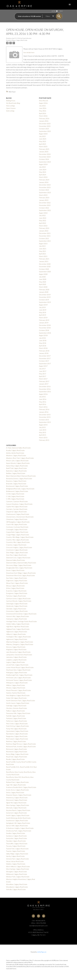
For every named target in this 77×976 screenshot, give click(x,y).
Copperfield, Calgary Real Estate (17, 532)
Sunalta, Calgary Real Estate (15, 833)
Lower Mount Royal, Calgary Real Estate (20, 667)
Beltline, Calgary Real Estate (15, 473)
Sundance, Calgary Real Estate (16, 836)
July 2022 (42, 215)
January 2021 (43, 261)
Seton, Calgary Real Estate (15, 792)
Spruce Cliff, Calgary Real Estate (17, 825)
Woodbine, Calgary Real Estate (16, 884)
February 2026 (44, 118)
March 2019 (43, 317)
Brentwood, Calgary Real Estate (17, 486)
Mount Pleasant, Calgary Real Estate (18, 690)
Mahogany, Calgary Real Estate (16, 672)
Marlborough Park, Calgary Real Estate (19, 675)
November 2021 (45, 236)
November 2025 (45, 126)
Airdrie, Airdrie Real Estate (15, 453)
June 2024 (42, 169)
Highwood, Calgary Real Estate (16, 632)
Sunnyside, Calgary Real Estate (16, 838)
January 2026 (43, 121)
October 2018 (44, 330)
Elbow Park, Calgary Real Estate (17, 583)
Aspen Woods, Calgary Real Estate (18, 463)
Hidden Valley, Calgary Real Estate (17, 624)
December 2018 (45, 325)
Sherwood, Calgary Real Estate (16, 800)
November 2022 (45, 205)
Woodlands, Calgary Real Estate (17, 887)
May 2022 (42, 220)
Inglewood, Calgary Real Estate (16, 639)
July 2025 (42, 136)
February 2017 (44, 381)
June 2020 (42, 279)
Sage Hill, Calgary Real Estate (16, 785)
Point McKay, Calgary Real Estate (17, 726)
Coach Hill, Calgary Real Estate (16, 524)
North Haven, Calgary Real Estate (17, 703)
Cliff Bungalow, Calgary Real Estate (18, 522)
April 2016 (42, 404)
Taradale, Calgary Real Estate (16, 841)
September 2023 (45, 192)
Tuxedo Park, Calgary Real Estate (17, 849)
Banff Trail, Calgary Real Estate (16, 468)
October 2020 (44, 269)
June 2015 (42, 430)
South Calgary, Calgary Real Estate (17, 815)
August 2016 (43, 394)
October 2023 (44, 190)
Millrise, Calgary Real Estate (15, 685)
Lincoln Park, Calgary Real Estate (17, 665)
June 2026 (42, 108)
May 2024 (42, 172)
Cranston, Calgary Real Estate (16, 545)
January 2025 (43, 151)
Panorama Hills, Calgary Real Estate (18, 713)
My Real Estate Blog (13, 103)
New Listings (10, 106)
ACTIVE (53, 11)
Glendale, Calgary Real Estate (16, 609)
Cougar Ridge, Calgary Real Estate (17, 535)
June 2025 (42, 139)
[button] (33, 916)
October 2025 (44, 129)
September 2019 (45, 302)
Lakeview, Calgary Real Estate (16, 657)
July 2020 (42, 277)
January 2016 (43, 412)
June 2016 (42, 399)
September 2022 (45, 210)
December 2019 (45, 295)
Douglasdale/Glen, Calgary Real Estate (19, 568)
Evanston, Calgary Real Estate (16, 591)
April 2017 (42, 376)
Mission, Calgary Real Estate (15, 688)
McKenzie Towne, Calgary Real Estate (19, 680)
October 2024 (44, 159)
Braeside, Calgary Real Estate (16, 484)
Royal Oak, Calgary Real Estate (16, 757)
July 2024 (42, 167)
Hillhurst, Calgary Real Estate (16, 634)
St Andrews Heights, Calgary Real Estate (20, 828)
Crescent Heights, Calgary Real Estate (19, 547)
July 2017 (42, 369)
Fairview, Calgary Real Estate (16, 596)
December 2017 (45, 356)
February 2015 (44, 440)
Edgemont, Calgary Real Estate (16, 580)
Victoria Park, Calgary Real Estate (17, 859)
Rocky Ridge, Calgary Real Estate (17, 754)
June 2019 (42, 310)
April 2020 (42, 284)
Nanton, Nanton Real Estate (15, 693)
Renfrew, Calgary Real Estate (16, 741)
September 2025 (45, 131)
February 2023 (44, 197)
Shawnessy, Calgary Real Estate (17, 797)
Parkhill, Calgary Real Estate (15, 716)
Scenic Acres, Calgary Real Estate (17, 790)
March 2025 (43, 146)
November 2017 (45, 358)
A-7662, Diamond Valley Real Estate (18, 448)
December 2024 (45, 154)
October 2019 (44, 300)
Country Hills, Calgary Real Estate (17, 540)
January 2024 (43, 182)
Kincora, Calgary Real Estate (15, 647)
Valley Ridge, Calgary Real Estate (17, 854)
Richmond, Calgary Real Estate (16, 749)
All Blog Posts (10, 101)
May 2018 (42, 343)
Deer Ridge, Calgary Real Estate (17, 552)
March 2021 (43, 256)
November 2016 (45, 389)
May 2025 (42, 141)
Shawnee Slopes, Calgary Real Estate (18, 795)
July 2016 (42, 397)
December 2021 (45, 233)
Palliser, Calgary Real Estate (15, 711)
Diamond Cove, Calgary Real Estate (18, 558)
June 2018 (42, 340)
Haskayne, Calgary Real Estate (16, 619)
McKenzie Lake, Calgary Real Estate (18, 677)
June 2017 (42, 371)
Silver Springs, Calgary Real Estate (17, 805)
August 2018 (43, 335)
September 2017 (45, 363)
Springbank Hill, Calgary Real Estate (18, 823)
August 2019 (43, 305)
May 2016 (42, 402)
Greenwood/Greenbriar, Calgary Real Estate (21, 614)
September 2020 (45, 271)
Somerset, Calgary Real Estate (16, 813)
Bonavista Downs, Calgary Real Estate (19, 478)
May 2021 (42, 251)
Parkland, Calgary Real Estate (16, 718)
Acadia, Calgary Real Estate (15, 450)
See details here (28, 52)
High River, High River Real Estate (17, 626)
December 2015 (45, 414)
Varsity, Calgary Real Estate (15, 856)
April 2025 (42, 144)
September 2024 (45, 162)
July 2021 (42, 246)
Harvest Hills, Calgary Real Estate (17, 616)
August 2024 (43, 164)
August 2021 (43, 243)
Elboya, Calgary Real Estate (19, 40)
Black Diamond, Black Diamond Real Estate (21, 476)
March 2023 (43, 195)
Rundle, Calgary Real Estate (15, 759)
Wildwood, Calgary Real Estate (16, 874)
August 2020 (43, 274)
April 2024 (42, 175)
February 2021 (44, 259)
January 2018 (43, 353)
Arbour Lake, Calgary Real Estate (17, 460)
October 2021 (44, 238)
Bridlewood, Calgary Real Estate (17, 491)
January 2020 (43, 292)
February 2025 (44, 149)
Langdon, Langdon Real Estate (16, 660)
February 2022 (44, 228)
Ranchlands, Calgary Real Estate (17, 734)
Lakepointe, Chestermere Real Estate (19, 655)
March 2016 (43, 407)
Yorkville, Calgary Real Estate (16, 889)
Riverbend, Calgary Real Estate (16, 751)
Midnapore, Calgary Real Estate (17, 683)
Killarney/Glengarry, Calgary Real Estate (19, 642)
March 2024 (43, 177)
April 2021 (42, 254)
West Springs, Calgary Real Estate (17, 869)
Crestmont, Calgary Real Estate (17, 550)
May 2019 (42, 312)
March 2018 (43, 348)
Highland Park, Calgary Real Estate (17, 629)
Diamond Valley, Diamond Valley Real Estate (21, 563)
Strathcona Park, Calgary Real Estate (18, 831)
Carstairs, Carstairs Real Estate (16, 509)
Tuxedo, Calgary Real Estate (15, 851)
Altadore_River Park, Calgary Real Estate (20, 458)
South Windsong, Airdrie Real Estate (18, 818)
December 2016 (45, 386)
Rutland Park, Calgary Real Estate (17, 782)
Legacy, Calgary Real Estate (15, 662)
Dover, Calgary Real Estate (15, 570)
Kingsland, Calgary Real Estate (16, 649)
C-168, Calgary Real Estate (15, 496)
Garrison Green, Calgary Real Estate (18, 598)
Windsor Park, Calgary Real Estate (17, 877)
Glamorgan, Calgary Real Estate (16, 603)
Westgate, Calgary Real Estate (16, 871)
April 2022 (42, 223)
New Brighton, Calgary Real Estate (18, 695)
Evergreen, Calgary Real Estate (16, 593)
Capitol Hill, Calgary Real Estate (16, 506)
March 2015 (43, 437)
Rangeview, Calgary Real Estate (16, 736)
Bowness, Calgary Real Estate (16, 481)
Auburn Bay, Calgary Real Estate (17, 466)
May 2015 (42, 432)
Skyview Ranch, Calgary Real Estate (18, 810)
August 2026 (43, 103)
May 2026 (42, 111)
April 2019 (42, 315)
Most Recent (43, 101)
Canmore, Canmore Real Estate (17, 501)
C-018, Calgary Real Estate (15, 494)
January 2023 (43, 200)
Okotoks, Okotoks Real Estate (16, 708)
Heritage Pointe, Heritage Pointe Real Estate (21, 621)
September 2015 (45, 422)
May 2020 (42, 282)
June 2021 (42, 249)
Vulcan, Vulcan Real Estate (15, 861)
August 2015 (43, 425)
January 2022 (43, 231)
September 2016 (45, 391)
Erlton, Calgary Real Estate (15, 588)
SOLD (61, 11)
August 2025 (43, 134)
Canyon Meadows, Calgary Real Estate (19, 504)
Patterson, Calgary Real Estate (16, 721)
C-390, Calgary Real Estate (15, 499)
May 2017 (42, 374)
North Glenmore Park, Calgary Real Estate (20, 700)
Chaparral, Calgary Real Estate (16, 512)
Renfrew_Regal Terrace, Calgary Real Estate (21, 744)
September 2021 (45, 241)
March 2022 (43, 226)
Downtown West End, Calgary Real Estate (20, 575)
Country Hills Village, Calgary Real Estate (19, 537)
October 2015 (44, 420)
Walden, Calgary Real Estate (15, 864)
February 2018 (44, 351)
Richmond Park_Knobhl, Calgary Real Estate (21, 746)
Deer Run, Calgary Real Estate (16, 555)
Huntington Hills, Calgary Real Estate (18, 637)
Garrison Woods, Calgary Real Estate (18, 601)
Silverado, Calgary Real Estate (16, 808)
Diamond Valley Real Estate (15, 560)
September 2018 (45, 333)
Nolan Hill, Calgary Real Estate (16, 698)
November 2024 (45, 157)
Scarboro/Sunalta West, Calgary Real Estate (21, 787)
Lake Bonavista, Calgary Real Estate (18, 652)
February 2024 (44, 180)
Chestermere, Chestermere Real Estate (20, 517)
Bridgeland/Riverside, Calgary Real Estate (20, 489)
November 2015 (45, 417)
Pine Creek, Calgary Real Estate (17, 723)
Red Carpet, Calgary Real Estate (17, 739)
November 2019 (45, 297)
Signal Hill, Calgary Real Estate (16, 803)
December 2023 (45, 185)
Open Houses (11, 108)
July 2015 (42, 427)
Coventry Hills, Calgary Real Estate (18, 542)
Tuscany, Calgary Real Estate (15, 846)
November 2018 (45, 328)
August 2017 (43, 366)
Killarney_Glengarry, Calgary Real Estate (19, 644)
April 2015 (42, 435)
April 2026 (42, 113)
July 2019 (42, 307)
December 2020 (45, 264)
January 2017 (43, 384)
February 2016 (44, 409)
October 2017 (44, 361)
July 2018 (42, 338)
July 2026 (42, 106)
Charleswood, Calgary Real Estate (17, 514)
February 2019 (44, 320)
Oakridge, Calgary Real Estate (16, 706)
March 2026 (43, 116)
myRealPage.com (41, 952)
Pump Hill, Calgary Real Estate (16, 729)
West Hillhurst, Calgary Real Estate (18, 866)
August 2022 (43, 213)
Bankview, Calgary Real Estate (16, 471)
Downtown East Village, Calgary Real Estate (21, 573)
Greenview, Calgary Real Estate (17, 611)
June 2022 (42, 218)
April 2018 (42, 346)
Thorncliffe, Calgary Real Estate (16, 843)
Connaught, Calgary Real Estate (16, 529)
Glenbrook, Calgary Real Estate (16, 606)
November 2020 (45, 266)
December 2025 (45, 123)
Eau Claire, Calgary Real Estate (16, 578)
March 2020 (43, 287)
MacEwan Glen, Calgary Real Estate (18, 670)
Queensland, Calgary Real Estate (17, 731)
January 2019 (43, 323)
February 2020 (44, 289)
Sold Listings (10, 111)
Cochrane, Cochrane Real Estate (17, 527)
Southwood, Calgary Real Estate (17, 820)
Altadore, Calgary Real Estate (16, 455)
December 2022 (45, 203)
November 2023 (45, 187)
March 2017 (43, 379)
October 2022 (44, 208)
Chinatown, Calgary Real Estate (16, 519)
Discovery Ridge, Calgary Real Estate (18, 565)
